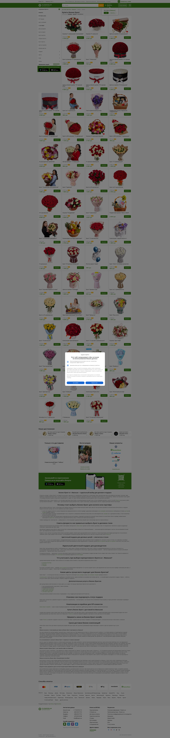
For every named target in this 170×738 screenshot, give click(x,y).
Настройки (75, 382)
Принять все (94, 382)
